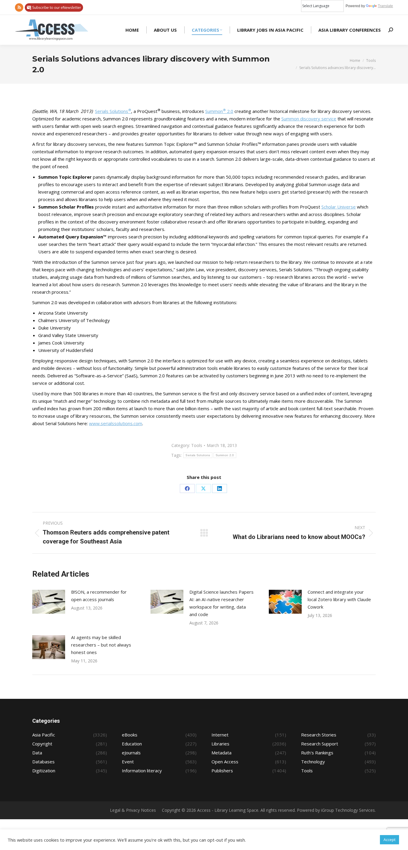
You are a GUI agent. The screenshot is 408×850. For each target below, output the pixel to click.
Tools (196, 445)
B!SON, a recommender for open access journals (99, 595)
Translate (385, 6)
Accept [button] (389, 839)
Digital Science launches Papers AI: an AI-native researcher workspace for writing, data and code (221, 603)
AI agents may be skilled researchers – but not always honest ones (101, 644)
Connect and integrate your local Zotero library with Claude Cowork (339, 599)
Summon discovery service (308, 119)
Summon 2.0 (219, 111)
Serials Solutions (113, 111)
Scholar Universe (338, 207)
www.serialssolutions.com (115, 423)
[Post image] (48, 602)
